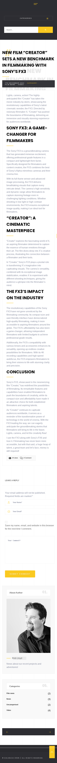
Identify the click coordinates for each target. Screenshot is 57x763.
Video (21, 84)
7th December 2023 (14, 83)
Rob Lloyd (17, 658)
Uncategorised (12, 705)
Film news (10, 84)
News (9, 699)
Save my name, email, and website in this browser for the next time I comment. (29, 527)
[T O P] (52, 752)
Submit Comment (20, 574)
